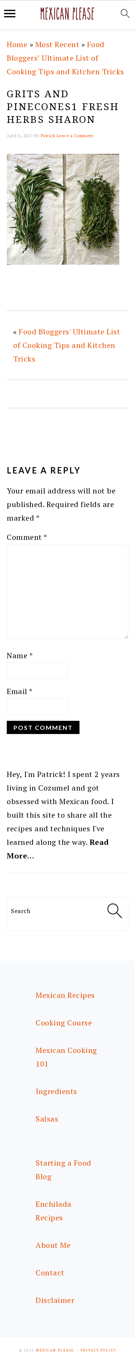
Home (17, 44)
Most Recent (57, 44)
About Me (53, 1245)
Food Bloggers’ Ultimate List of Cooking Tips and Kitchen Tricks (65, 58)
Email (20, 691)
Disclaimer (55, 1300)
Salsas (47, 1119)
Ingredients (56, 1091)
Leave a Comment (75, 135)
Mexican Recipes (65, 995)
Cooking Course (64, 1023)
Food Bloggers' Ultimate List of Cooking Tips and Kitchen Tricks (66, 345)
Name (20, 655)
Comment (27, 537)
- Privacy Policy (96, 1350)
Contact (50, 1272)
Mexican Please (55, 1350)
